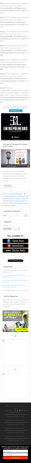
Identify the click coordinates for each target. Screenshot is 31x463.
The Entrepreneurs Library (15, 123)
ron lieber (11, 203)
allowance (9, 196)
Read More (8, 186)
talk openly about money (21, 203)
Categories (5, 225)
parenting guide (20, 201)
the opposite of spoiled (9, 205)
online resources (17, 300)
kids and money (10, 201)
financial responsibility (9, 198)
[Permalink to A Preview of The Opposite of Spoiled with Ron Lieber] (15, 158)
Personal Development (16, 194)
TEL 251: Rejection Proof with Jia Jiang (12, 290)
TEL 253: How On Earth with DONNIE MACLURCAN (15, 280)
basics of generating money (20, 196)
